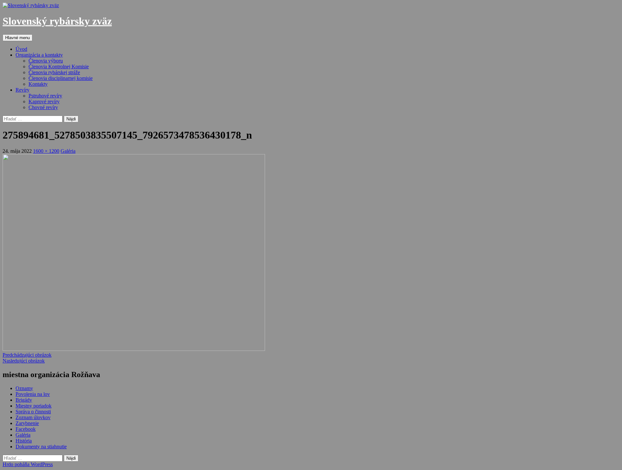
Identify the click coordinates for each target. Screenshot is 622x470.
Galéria (68, 151)
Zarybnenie (27, 423)
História (24, 440)
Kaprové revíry (44, 101)
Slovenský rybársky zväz (57, 21)
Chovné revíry (43, 107)
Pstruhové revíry (45, 95)
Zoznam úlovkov (33, 417)
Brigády (24, 400)
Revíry (22, 90)
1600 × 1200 (46, 151)
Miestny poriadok (34, 405)
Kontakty (38, 84)
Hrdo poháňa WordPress (28, 464)
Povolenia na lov (33, 394)
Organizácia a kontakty (39, 55)
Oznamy (24, 388)
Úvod (21, 49)
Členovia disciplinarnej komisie (61, 78)
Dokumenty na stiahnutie (41, 446)
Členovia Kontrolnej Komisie (59, 66)
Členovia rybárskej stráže (54, 72)
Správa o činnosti (33, 411)
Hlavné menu (17, 37)
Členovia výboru (46, 60)
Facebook (26, 429)
